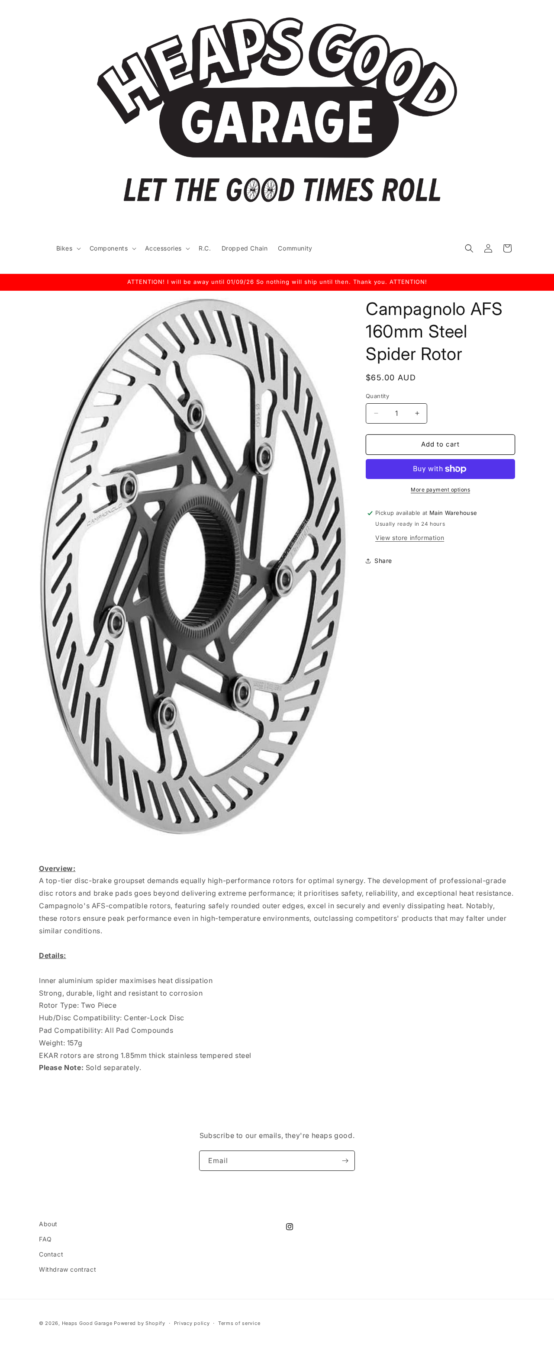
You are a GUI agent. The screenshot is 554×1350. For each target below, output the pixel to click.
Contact (51, 1254)
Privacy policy (192, 1323)
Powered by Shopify (139, 1323)
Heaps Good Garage (87, 1323)
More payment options (440, 489)
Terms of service (239, 1323)
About (48, 1224)
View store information (409, 537)
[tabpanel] (277, 1018)
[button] (67, 248)
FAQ (45, 1239)
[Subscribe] (344, 1161)
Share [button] (383, 560)
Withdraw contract (67, 1269)
